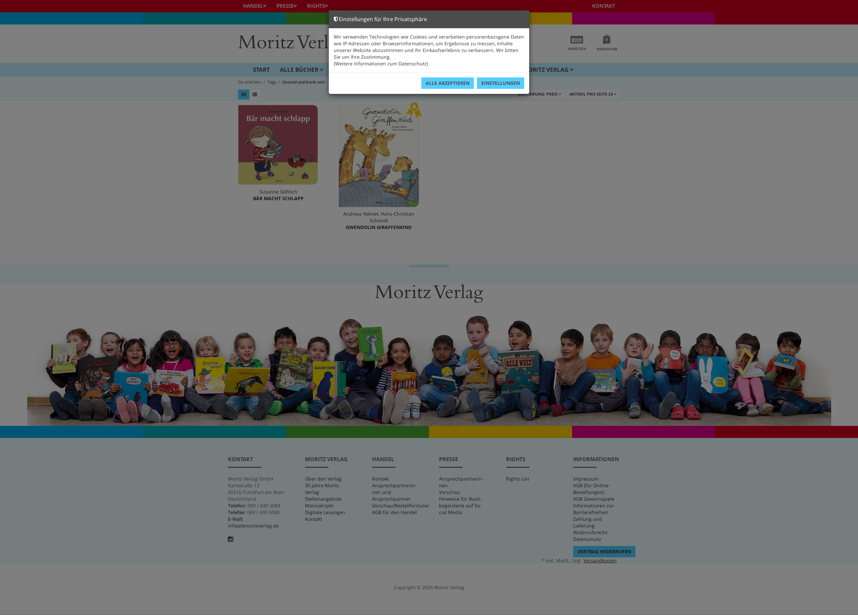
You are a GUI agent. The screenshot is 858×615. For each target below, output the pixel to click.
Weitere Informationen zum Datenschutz (381, 63)
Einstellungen (500, 83)
